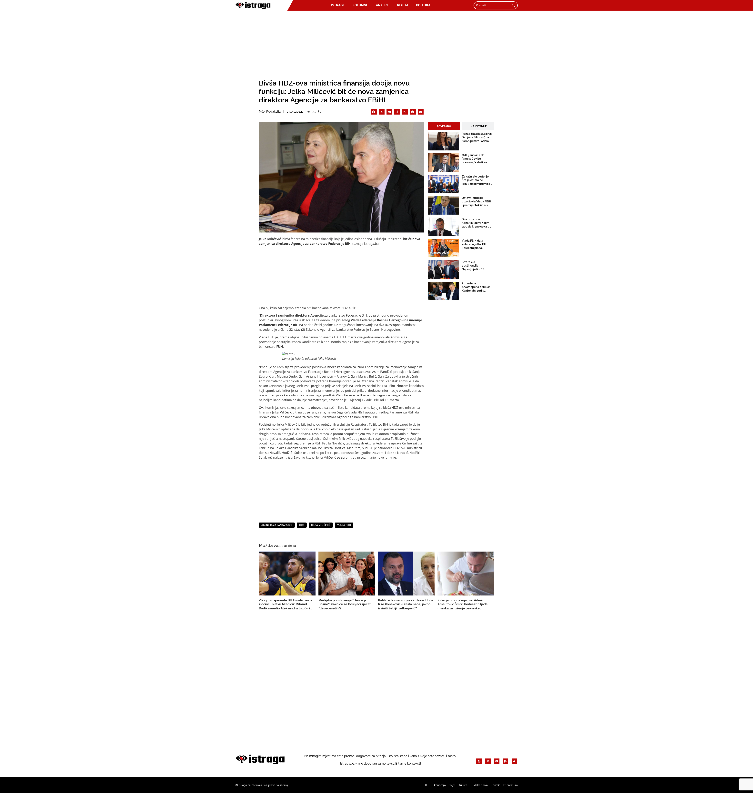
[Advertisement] (376, 43)
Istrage (338, 5)
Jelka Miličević (320, 525)
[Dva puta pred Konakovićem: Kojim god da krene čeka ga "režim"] (443, 227)
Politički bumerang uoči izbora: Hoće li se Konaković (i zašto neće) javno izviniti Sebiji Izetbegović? (405, 604)
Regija (402, 5)
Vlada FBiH (344, 525)
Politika (423, 5)
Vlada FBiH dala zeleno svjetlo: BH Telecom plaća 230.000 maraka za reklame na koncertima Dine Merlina (474, 244)
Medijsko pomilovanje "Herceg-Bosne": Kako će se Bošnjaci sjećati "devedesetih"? (344, 604)
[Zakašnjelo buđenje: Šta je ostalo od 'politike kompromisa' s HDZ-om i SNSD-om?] (443, 184)
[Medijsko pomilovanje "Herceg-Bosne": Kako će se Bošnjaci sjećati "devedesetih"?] (353, 573)
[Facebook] (479, 761)
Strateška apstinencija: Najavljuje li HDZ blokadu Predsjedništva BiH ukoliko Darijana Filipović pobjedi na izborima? (475, 265)
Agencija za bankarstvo (276, 525)
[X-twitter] (488, 761)
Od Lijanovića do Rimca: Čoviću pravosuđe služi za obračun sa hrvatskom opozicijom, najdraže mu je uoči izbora (477, 159)
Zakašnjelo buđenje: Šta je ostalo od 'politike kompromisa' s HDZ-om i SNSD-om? (477, 180)
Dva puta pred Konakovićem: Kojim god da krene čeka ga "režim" (476, 223)
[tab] (444, 126)
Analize (382, 5)
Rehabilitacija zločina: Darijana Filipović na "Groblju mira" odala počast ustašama (477, 137)
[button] (374, 112)
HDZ (301, 525)
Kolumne (360, 5)
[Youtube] (496, 761)
